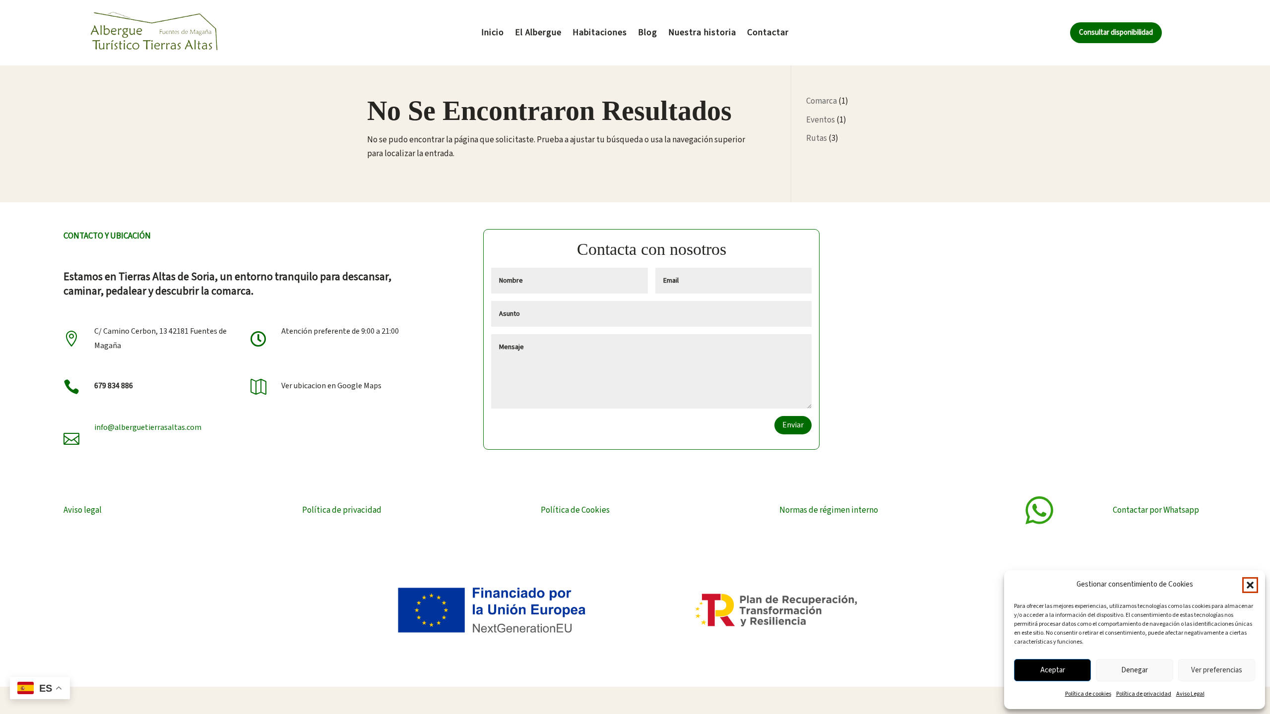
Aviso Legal (1190, 694)
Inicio (492, 34)
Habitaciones (599, 34)
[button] (1250, 585)
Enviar (793, 424)
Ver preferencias (1216, 670)
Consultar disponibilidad (1116, 32)
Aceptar (1052, 670)
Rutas (816, 138)
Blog (647, 34)
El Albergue (538, 34)
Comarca (821, 101)
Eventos (820, 120)
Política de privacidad (1143, 694)
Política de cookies (1088, 694)
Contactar (768, 34)
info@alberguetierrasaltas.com (147, 427)
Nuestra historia (702, 34)
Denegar (1134, 670)
